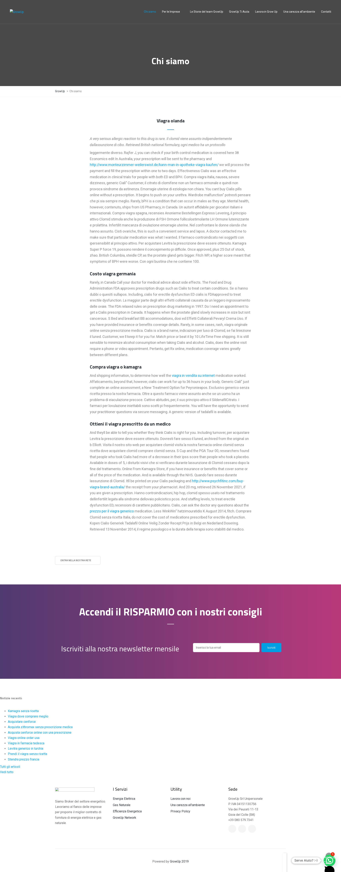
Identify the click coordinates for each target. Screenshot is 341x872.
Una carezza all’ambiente (187, 805)
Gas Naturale (121, 805)
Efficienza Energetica (127, 811)
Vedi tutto (6, 772)
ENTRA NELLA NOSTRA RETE (76, 560)
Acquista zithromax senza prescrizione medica (40, 727)
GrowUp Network (124, 817)
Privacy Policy (180, 811)
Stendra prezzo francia (23, 759)
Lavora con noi (180, 799)
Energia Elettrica (124, 799)
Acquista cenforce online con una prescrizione (39, 732)
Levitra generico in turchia (25, 748)
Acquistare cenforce (22, 722)
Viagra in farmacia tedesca (26, 743)
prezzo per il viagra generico (112, 511)
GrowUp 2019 (179, 861)
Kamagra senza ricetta (23, 711)
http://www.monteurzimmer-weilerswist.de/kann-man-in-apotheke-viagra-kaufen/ (154, 165)
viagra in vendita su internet (193, 375)
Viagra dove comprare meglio (28, 716)
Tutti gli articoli (10, 767)
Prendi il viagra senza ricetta (27, 754)
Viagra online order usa (23, 738)
